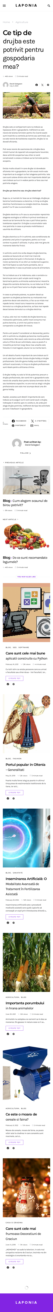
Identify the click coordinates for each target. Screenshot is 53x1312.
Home (6, 22)
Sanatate (18, 873)
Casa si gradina (14, 1223)
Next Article (9, 519)
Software (24, 647)
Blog (8, 647)
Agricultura (22, 22)
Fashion (17, 759)
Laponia (27, 6)
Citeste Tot (14, 678)
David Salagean (16, 84)
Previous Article (14, 463)
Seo (15, 647)
